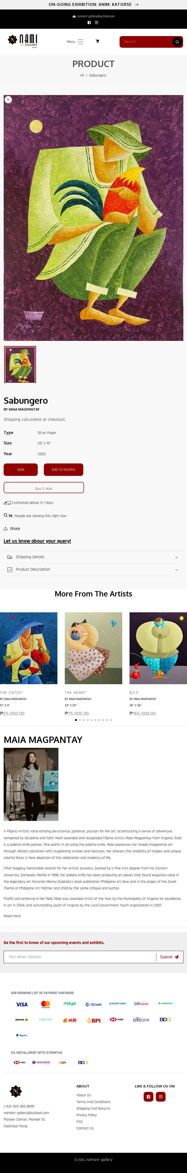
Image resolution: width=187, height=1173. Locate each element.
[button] (80, 42)
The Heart (75, 692)
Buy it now (43, 488)
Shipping (12, 419)
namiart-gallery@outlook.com (26, 1112)
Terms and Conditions (93, 1102)
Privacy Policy (86, 1115)
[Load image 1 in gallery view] (20, 365)
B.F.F (134, 692)
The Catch (11, 692)
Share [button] (15, 528)
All (82, 75)
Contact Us (85, 1128)
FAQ (79, 1121)
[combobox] (151, 42)
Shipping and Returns (93, 1108)
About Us (83, 1095)
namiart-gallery (99, 1159)
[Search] (177, 42)
